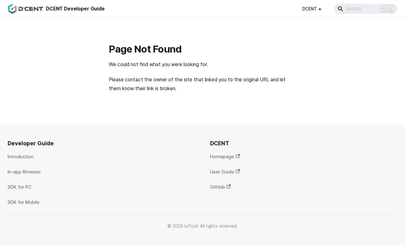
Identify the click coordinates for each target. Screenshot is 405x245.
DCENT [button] (309, 8)
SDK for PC (19, 187)
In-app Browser (24, 172)
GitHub (217, 187)
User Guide (222, 172)
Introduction (21, 157)
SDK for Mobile (24, 202)
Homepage (222, 157)
